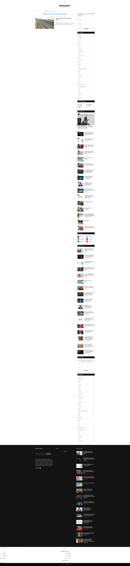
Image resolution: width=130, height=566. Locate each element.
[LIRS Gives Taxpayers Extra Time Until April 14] (80, 140)
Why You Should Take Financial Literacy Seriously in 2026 (89, 190)
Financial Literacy (81, 55)
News (64, 16)
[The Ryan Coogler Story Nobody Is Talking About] (80, 165)
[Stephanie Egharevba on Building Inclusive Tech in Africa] (86, 119)
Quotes (79, 82)
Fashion (79, 46)
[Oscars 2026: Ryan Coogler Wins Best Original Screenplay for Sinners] (80, 172)
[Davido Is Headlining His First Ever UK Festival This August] (80, 153)
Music (79, 71)
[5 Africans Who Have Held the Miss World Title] (80, 332)
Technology (80, 93)
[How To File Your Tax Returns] (80, 159)
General (79, 57)
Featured (79, 48)
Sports (79, 91)
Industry (79, 64)
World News (80, 97)
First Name (79, 19)
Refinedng (65, 451)
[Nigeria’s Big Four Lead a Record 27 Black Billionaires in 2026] (80, 147)
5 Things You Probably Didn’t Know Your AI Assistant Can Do (89, 177)
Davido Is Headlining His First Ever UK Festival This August (89, 152)
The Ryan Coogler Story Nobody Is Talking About (89, 164)
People (79, 77)
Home (36, 11)
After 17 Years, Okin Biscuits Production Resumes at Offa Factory (89, 345)
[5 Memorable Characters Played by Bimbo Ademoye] (80, 326)
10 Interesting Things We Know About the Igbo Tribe (89, 227)
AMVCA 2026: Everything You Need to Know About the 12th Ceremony (89, 133)
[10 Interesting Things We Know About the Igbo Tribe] (80, 228)
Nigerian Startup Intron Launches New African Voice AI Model (89, 351)
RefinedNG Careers (81, 84)
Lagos (61, 16)
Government (57, 16)
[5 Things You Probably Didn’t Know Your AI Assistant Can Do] (80, 178)
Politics (79, 80)
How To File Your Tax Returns (88, 158)
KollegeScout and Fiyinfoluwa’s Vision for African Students (89, 183)
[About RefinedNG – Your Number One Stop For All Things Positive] (80, 197)
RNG (57, 21)
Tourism (79, 95)
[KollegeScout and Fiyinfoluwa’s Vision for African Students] (80, 184)
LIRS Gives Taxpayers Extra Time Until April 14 (89, 139)
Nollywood (80, 75)
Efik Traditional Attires (89, 201)
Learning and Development (82, 68)
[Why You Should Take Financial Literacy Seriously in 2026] (80, 191)
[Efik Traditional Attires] (80, 203)
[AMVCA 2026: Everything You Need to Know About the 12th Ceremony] (80, 134)
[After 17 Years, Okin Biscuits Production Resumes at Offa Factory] (80, 346)
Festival (79, 53)
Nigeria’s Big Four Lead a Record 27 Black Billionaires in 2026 (90, 146)
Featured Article (80, 51)
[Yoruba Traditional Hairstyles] (80, 210)
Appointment (80, 37)
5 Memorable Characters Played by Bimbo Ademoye (89, 325)
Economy (79, 42)
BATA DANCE (87, 220)
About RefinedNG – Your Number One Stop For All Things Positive (89, 196)
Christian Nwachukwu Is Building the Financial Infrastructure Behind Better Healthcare (89, 338)
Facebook (1, 562)
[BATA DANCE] (80, 222)
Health (79, 62)
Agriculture (80, 35)
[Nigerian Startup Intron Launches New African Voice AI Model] (80, 352)
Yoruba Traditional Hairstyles (88, 209)
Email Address (80, 15)
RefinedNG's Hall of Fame (82, 86)
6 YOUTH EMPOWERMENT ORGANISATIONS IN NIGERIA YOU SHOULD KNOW (90, 215)
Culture (79, 40)
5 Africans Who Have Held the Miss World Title (89, 331)
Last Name (79, 23)
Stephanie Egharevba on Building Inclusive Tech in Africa (85, 127)
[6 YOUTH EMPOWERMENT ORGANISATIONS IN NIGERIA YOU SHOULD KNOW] (80, 216)
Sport (79, 88)
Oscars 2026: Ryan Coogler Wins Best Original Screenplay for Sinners (89, 171)
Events (79, 44)
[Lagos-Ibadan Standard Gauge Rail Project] (44, 22)
